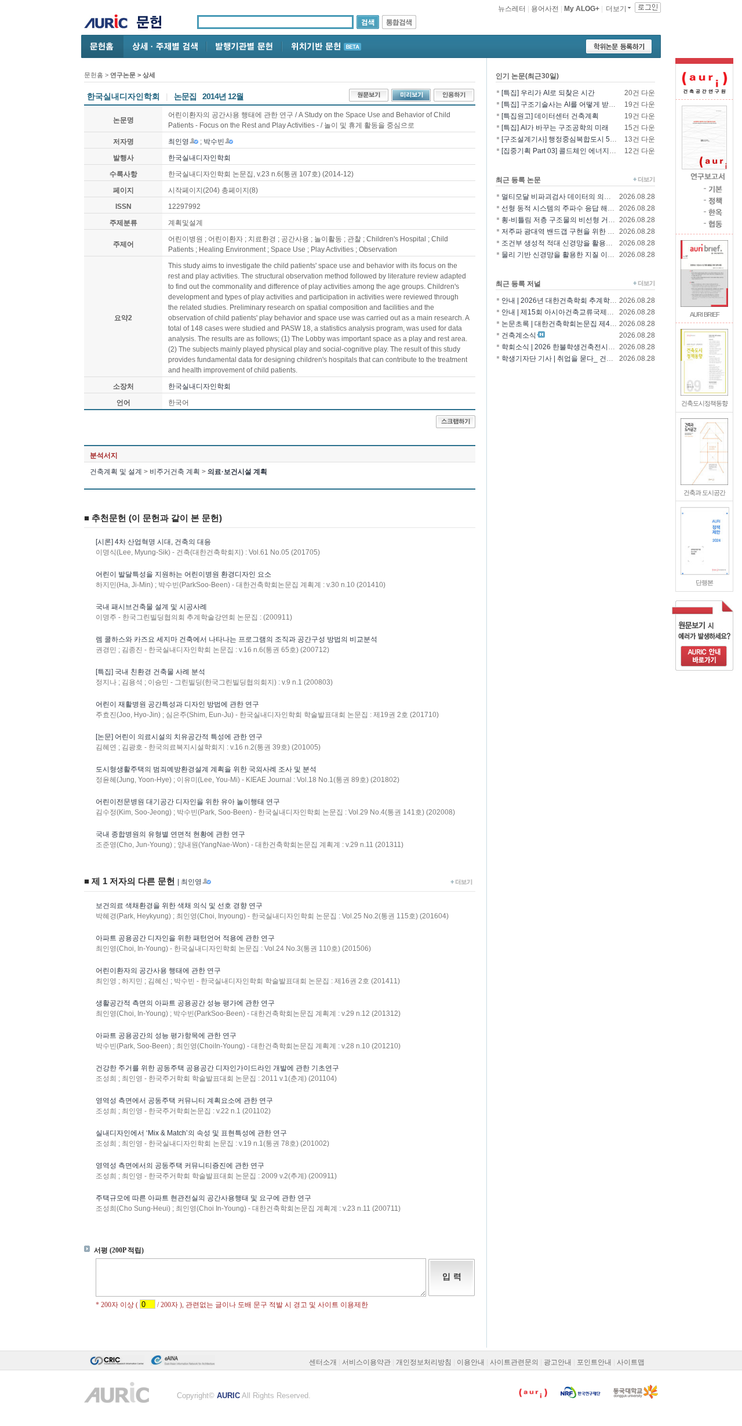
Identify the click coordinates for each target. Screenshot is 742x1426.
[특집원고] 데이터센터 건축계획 (550, 116)
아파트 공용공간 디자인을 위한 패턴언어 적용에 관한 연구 (185, 938)
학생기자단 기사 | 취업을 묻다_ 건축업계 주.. (570, 358)
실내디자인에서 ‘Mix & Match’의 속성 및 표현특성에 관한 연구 (191, 1133)
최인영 (178, 141)
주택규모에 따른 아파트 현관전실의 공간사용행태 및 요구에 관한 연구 (203, 1198)
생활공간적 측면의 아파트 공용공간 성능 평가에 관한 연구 (185, 1003)
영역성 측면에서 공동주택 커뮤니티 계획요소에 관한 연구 (184, 1100)
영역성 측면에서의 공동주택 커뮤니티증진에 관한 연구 (180, 1165)
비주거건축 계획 (175, 472)
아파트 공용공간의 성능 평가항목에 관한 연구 (166, 1036)
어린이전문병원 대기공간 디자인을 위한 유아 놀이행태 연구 (188, 802)
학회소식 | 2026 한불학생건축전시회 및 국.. (568, 347)
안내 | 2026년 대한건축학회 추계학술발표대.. (571, 300)
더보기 (616, 9)
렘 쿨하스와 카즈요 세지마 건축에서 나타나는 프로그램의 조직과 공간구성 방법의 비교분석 (236, 639)
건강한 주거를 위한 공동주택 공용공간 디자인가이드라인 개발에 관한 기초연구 (217, 1068)
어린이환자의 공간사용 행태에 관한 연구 (158, 971)
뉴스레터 (512, 9)
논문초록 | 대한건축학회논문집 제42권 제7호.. (572, 324)
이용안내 (471, 1362)
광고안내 (558, 1362)
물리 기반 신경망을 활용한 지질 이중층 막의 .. (571, 255)
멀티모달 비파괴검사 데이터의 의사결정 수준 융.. (577, 197)
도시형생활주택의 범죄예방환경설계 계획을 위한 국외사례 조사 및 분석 (206, 769)
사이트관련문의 (514, 1362)
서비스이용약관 (366, 1362)
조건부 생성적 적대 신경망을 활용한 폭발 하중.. (574, 243)
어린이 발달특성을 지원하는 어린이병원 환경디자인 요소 (183, 574)
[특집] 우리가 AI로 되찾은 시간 (548, 93)
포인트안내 (594, 1362)
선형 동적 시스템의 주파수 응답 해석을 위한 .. (571, 208)
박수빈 (213, 141)
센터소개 (323, 1362)
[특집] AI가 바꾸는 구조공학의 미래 (555, 128)
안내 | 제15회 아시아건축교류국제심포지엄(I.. (571, 312)
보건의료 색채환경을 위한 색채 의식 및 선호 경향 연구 (179, 906)
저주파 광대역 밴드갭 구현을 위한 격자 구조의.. (574, 231)
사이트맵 (631, 1362)
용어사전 (545, 9)
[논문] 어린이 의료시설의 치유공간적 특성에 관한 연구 (179, 737)
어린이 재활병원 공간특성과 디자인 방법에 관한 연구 (177, 704)
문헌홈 (93, 74)
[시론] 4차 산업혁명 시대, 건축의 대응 (153, 542)
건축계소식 (518, 335)
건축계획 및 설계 (116, 472)
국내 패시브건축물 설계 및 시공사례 (151, 607)
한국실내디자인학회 (199, 158)
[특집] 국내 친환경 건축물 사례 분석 (150, 672)
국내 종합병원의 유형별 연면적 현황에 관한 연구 (170, 834)
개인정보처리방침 (424, 1362)
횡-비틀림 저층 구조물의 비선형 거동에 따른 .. (572, 220)
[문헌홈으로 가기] (153, 23)
